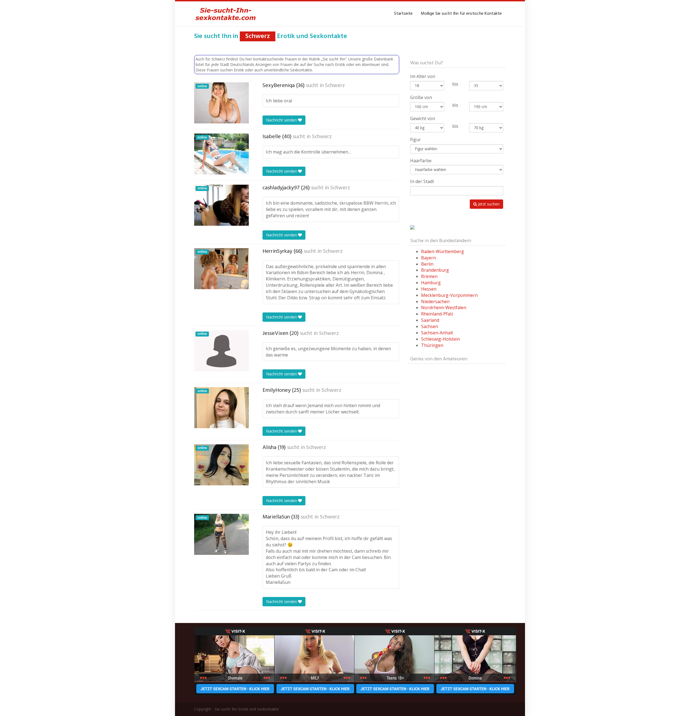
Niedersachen (435, 301)
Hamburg (431, 283)
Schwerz (335, 85)
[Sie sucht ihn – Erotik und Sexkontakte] (225, 13)
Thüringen (432, 345)
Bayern (428, 258)
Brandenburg (435, 270)
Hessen (428, 289)
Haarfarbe (420, 161)
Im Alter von (422, 76)
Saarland (430, 320)
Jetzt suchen (488, 204)
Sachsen (429, 326)
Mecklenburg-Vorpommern (449, 295)
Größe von (421, 97)
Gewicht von (422, 118)
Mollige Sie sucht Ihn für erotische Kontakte (461, 13)
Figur (415, 140)
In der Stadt (422, 181)
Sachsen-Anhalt (437, 333)
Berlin (427, 264)
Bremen (429, 276)
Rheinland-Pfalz (437, 314)
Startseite (403, 13)
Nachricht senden (282, 120)
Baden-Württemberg (442, 251)
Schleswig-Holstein (440, 339)
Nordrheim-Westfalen (443, 308)
